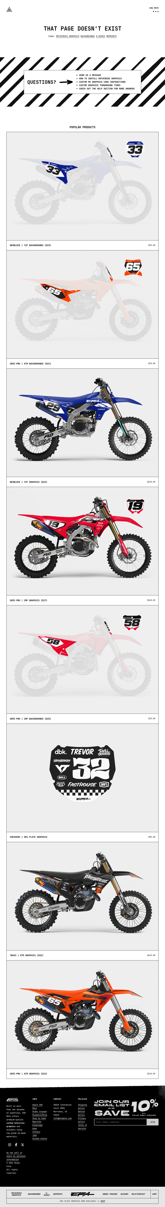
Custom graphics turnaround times (99, 85)
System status (39, 1138)
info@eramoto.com (62, 1118)
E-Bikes (47, 1194)
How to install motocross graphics (100, 78)
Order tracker (39, 1111)
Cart (154, 1194)
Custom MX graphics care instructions (102, 81)
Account (124, 1194)
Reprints (57, 1194)
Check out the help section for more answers (107, 88)
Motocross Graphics (16, 1194)
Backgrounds (34, 1194)
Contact (36, 1132)
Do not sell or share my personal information (16, 1156)
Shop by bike (39, 1118)
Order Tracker (110, 1194)
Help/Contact (138, 1194)
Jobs (34, 1135)
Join (152, 1122)
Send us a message (90, 75)
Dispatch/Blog (39, 1115)
